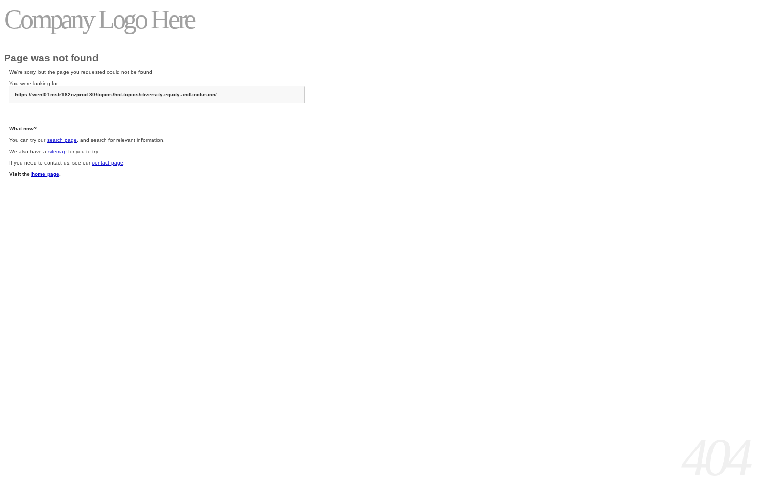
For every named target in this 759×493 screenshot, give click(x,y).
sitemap (57, 151)
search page (62, 140)
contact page (107, 163)
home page (45, 174)
